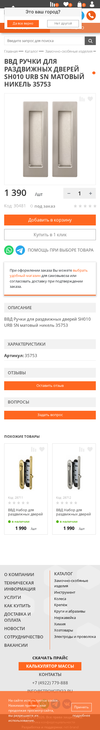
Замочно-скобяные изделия (71, 583)
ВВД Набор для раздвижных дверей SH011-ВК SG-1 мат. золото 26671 (25, 516)
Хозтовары (63, 630)
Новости (14, 628)
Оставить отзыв (50, 385)
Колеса (60, 598)
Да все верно (23, 23)
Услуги (12, 597)
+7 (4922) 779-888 (50, 682)
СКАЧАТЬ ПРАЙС (50, 657)
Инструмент (64, 592)
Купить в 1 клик (50, 235)
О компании (19, 574)
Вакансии (16, 645)
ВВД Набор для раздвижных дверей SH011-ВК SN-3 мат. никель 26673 (73, 516)
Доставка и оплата (17, 617)
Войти (93, 4)
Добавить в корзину (50, 220)
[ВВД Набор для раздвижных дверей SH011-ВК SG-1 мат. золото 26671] (26, 473)
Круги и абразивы (69, 611)
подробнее (81, 715)
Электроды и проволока (75, 636)
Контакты (50, 674)
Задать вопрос (50, 414)
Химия (60, 623)
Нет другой (63, 23)
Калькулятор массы (50, 666)
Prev (82, 435)
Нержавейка (65, 617)
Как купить (17, 605)
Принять (81, 707)
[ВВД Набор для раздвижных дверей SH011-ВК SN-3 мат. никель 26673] (74, 473)
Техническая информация (20, 586)
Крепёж (61, 604)
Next (93, 435)
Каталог (63, 573)
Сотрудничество (23, 637)
